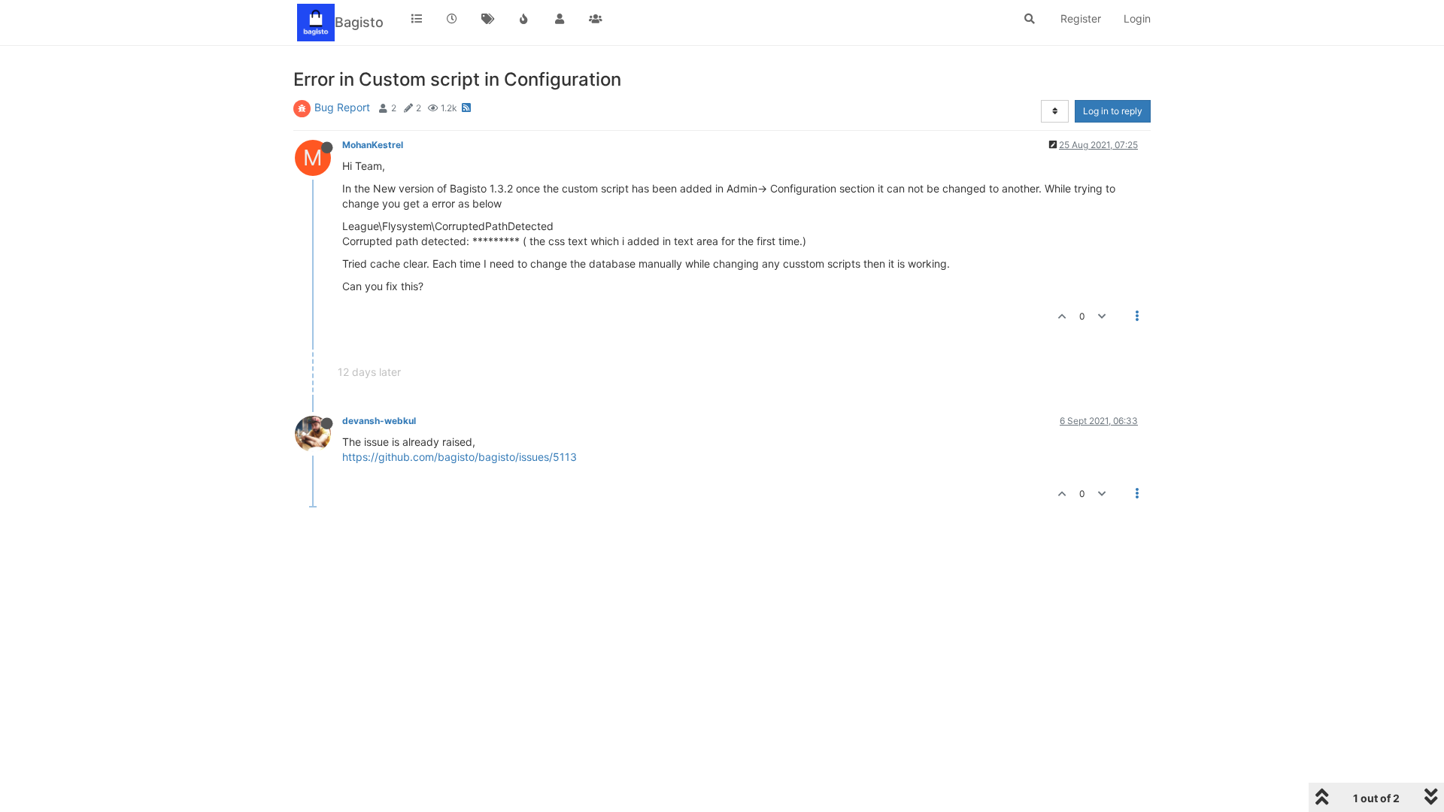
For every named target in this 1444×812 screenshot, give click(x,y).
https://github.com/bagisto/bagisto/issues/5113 (459, 456)
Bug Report (342, 107)
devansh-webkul (379, 420)
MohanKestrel (372, 144)
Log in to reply (1112, 111)
